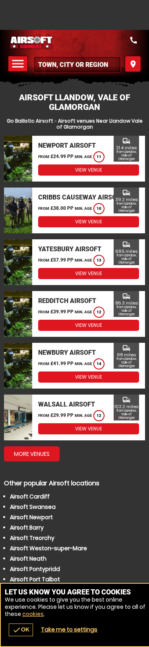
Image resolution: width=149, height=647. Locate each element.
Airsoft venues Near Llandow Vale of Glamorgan (99, 123)
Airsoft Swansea (33, 507)
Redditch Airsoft (67, 301)
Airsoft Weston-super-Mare (48, 548)
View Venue (88, 169)
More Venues (32, 454)
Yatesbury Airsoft (69, 249)
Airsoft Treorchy (32, 538)
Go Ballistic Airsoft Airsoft (74, 43)
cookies (33, 614)
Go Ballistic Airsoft (30, 120)
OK (20, 629)
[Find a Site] (77, 65)
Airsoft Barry (27, 528)
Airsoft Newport (31, 517)
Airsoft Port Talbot (35, 579)
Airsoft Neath (28, 559)
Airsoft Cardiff (30, 496)
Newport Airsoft (67, 145)
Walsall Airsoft (66, 404)
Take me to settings (69, 629)
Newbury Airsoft (67, 352)
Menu (19, 64)
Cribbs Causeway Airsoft (81, 197)
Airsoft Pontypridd (35, 569)
